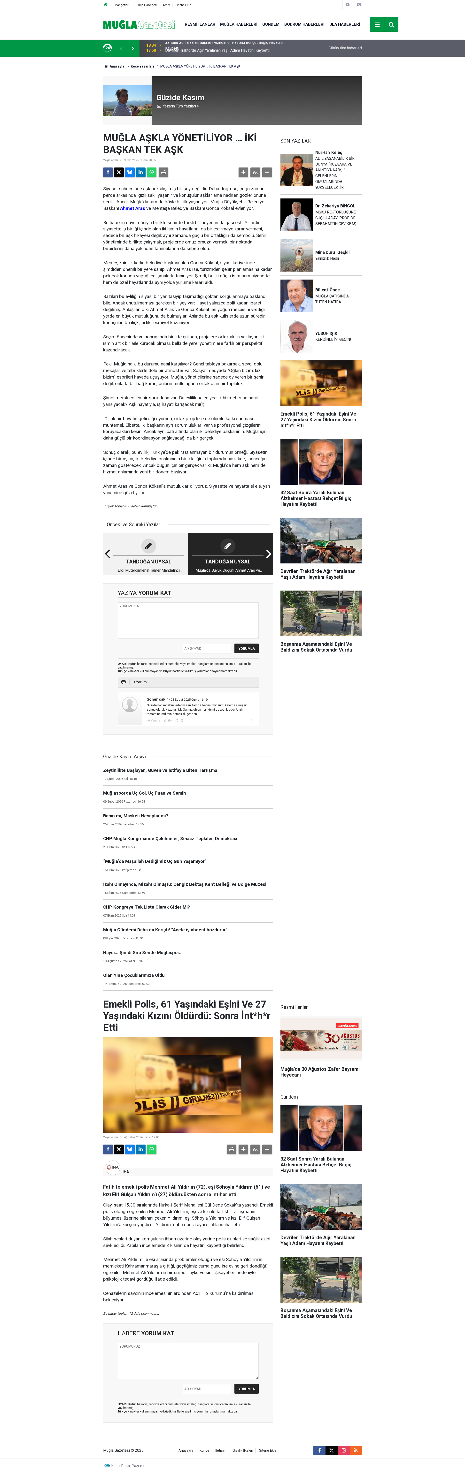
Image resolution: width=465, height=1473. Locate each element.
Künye (204, 1451)
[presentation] (121, 48)
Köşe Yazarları (142, 66)
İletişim (220, 1451)
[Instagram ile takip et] (344, 1450)
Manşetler (121, 5)
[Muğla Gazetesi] (139, 24)
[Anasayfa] (105, 5)
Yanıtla (155, 720)
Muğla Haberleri (238, 24)
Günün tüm (345, 48)
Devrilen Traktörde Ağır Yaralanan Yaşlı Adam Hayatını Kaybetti (217, 48)
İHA (126, 1171)
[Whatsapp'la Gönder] (151, 172)
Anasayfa (116, 66)
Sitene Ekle (183, 5)
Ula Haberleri (344, 24)
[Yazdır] (163, 172)
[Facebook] (108, 172)
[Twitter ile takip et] (332, 1450)
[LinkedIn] (141, 172)
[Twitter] (119, 172)
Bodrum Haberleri (304, 24)
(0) (169, 720)
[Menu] (377, 24)
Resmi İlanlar (200, 24)
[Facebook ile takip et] (319, 1450)
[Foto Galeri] (359, 4)
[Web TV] (347, 4)
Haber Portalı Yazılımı (127, 1466)
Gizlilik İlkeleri (242, 1451)
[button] (243, 172)
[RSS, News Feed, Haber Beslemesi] (356, 1450)
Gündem (270, 24)
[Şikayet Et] (252, 720)
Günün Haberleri (145, 5)
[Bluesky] (130, 172)
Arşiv (166, 5)
